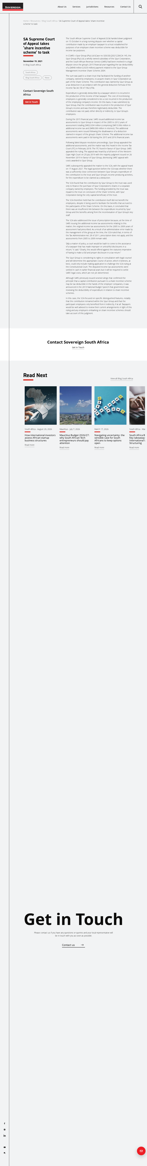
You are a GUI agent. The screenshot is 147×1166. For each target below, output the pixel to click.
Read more (29, 444)
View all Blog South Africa (122, 378)
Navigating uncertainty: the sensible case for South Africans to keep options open (109, 439)
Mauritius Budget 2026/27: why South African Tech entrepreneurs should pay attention (74, 439)
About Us (62, 6)
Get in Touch (31, 102)
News (47, 77)
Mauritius (64, 429)
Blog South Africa (49, 21)
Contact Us (125, 6)
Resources (109, 6)
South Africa (30, 72)
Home (26, 21)
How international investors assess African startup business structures (40, 438)
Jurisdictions (92, 6)
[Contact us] (141, 1151)
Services (76, 6)
